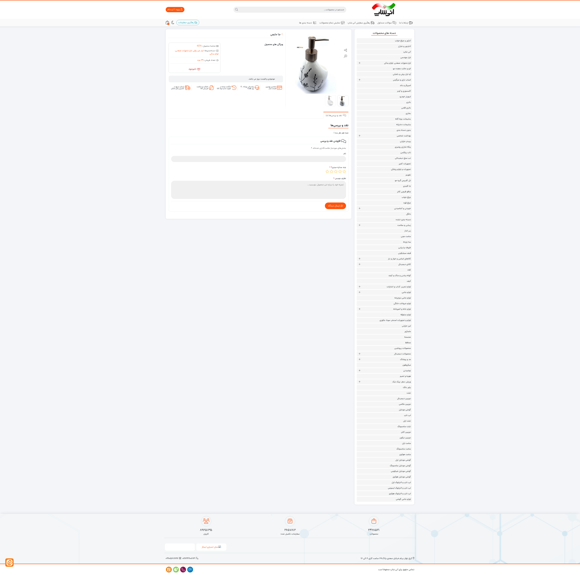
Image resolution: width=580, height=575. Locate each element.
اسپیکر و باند (405, 85)
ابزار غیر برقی (198, 50)
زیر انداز (407, 230)
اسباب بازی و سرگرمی (402, 79)
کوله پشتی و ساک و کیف (400, 275)
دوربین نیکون (405, 437)
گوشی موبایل (405, 409)
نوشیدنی (407, 370)
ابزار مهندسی (405, 57)
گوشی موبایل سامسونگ (400, 465)
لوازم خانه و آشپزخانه (402, 309)
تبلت (409, 392)
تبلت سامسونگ (404, 426)
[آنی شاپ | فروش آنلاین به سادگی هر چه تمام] (384, 9)
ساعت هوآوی (405, 454)
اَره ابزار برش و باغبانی (402, 74)
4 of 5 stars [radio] (331, 171)
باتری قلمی (406, 107)
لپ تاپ (407, 415)
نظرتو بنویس (339, 178)
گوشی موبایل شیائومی (401, 471)
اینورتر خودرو (405, 96)
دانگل (408, 213)
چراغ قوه (407, 202)
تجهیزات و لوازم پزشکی (401, 169)
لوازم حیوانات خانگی (402, 303)
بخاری (408, 113)
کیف (409, 281)
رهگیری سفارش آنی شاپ (359, 22)
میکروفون (407, 364)
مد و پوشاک (405, 359)
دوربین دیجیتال (404, 398)
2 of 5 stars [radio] (340, 171)
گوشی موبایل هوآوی (402, 476)
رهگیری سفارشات (186, 22)
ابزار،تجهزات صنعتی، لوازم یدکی (397, 63)
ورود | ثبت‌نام (174, 9)
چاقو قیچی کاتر (404, 191)
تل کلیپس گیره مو (403, 180)
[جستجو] (237, 10)
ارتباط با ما (403, 22)
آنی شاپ (407, 51)
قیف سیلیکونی (404, 253)
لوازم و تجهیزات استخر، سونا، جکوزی (395, 320)
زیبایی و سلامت (404, 225)
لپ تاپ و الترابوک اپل (401, 482)
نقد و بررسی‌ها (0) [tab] (334, 115)
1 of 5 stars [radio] (344, 171)
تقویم (408, 174)
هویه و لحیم (405, 376)
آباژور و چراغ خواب (403, 40)
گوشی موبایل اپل (403, 460)
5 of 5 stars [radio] (327, 171)
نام (345, 153)
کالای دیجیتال (404, 264)
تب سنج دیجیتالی (403, 158)
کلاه (409, 269)
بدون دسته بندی (404, 130)
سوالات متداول (384, 22)
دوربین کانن (406, 432)
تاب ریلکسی (405, 152)
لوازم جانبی (406, 292)
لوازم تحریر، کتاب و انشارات (399, 286)
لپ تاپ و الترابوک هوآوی (400, 493)
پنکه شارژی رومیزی (403, 146)
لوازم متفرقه (406, 314)
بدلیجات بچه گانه (403, 118)
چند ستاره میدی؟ (337, 167)
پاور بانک (407, 387)
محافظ (408, 342)
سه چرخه (407, 241)
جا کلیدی (407, 186)
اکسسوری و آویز (404, 90)
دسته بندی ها (305, 22)
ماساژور (407, 331)
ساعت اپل (406, 443)
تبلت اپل (407, 420)
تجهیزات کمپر (405, 163)
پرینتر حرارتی (405, 141)
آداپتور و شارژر (404, 46)
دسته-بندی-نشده (403, 219)
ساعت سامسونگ (403, 448)
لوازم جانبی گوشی (403, 499)
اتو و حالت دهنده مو (402, 68)
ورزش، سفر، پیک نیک (401, 381)
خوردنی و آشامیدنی (402, 208)
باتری (408, 102)
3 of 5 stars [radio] (336, 171)
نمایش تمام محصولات (329, 22)
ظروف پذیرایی (404, 247)
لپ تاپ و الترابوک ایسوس (399, 487)
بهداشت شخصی (404, 135)
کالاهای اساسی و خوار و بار (399, 258)
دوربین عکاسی (405, 404)
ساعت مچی (406, 236)
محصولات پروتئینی (402, 348)
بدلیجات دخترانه (403, 124)
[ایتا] (9, 562)
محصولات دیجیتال (402, 353)
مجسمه (407, 337)
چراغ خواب (406, 197)
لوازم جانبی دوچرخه (403, 297)
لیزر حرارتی (406, 325)
